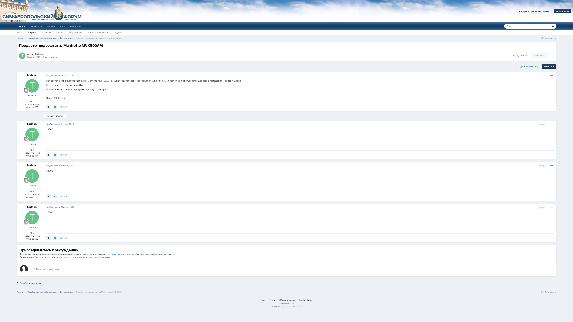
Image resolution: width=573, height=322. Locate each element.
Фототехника (50, 57)
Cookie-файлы (306, 300)
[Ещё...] (552, 75)
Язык (262, 300)
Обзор (22, 26)
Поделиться (521, 55)
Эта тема (542, 26)
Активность (36, 26)
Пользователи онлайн (97, 32)
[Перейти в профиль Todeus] (22, 55)
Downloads (75, 26)
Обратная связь (287, 300)
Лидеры (117, 32)
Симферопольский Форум (41, 11)
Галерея (60, 32)
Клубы (20, 32)
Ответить (549, 66)
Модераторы (75, 32)
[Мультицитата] (48, 107)
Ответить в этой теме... (48, 269)
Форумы (32, 32)
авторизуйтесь (116, 254)
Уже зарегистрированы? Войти (533, 11)
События (46, 32)
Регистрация (562, 11)
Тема (272, 300)
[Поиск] (553, 26)
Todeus (39, 54)
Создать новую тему (527, 66)
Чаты (62, 26)
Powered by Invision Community (286, 306)
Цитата (63, 107)
